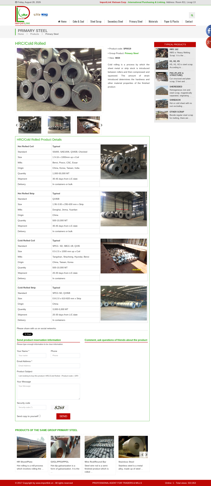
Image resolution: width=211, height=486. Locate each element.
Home (63, 21)
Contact (189, 21)
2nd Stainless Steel (181, 98)
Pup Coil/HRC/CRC (179, 62)
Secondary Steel (115, 21)
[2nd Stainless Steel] (162, 101)
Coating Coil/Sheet (180, 74)
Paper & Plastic (171, 21)
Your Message (24, 381)
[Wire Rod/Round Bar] (99, 447)
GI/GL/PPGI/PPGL (60, 462)
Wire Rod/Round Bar (95, 462)
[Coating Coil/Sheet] (162, 78)
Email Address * (24, 361)
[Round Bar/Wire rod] (162, 88)
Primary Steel (135, 21)
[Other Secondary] (162, 113)
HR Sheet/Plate (24, 462)
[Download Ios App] (37, 15)
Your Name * (23, 351)
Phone (54, 351)
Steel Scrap (95, 21)
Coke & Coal (78, 21)
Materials (153, 21)
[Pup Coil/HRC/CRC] (162, 66)
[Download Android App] (44, 15)
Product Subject (24, 371)
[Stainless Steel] (133, 447)
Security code (23, 403)
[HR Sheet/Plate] (31, 447)
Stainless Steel (126, 462)
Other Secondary (180, 110)
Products (34, 34)
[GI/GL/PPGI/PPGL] (65, 447)
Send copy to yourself (27, 416)
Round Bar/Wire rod (181, 86)
